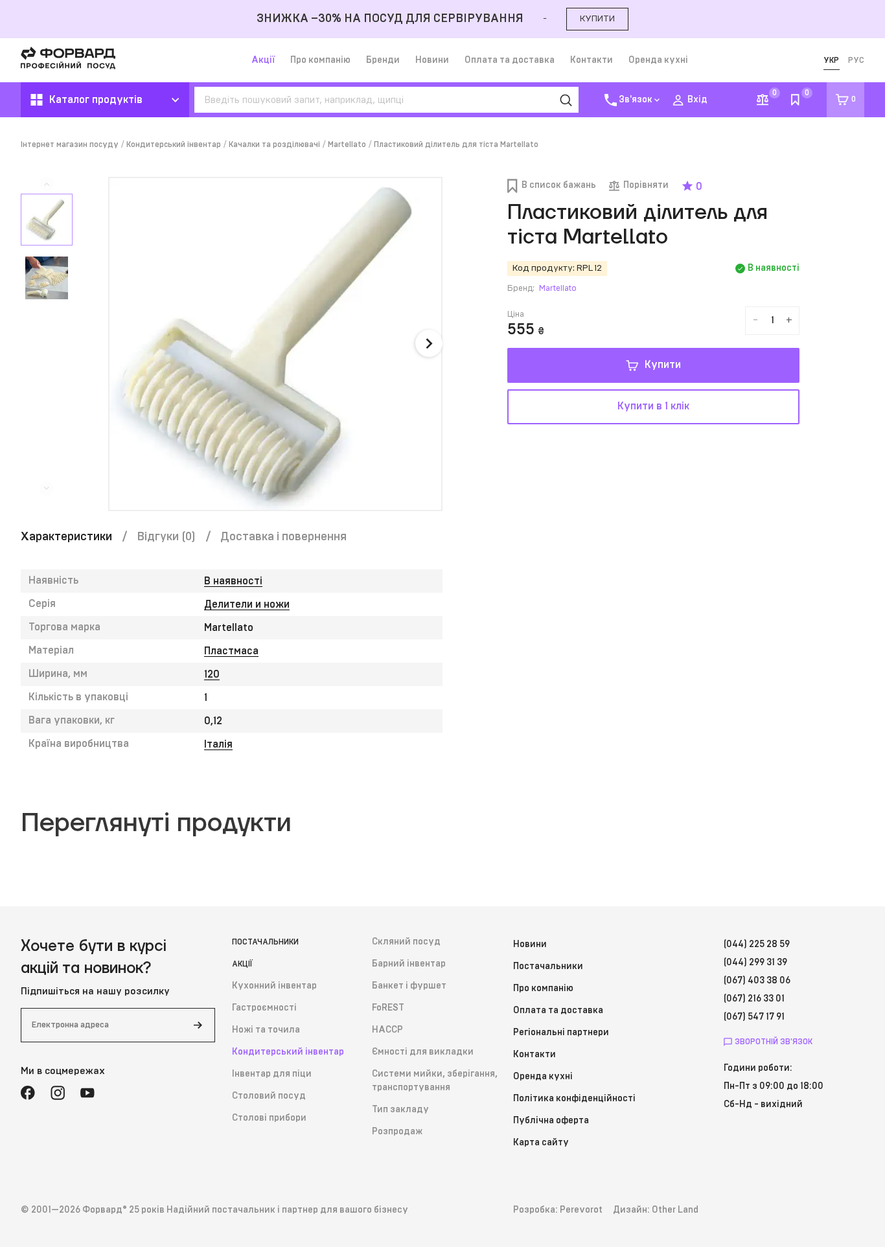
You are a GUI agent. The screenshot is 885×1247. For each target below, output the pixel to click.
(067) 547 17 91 (754, 1017)
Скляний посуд (406, 941)
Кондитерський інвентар (173, 144)
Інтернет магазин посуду (70, 144)
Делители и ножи (247, 604)
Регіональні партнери (561, 1032)
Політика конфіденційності (574, 1098)
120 (212, 674)
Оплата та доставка (510, 60)
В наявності (233, 581)
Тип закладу (400, 1109)
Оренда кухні (658, 60)
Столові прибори (269, 1118)
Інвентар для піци (272, 1074)
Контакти (591, 60)
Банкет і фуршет (409, 985)
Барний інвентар (409, 963)
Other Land (675, 1210)
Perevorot (581, 1210)
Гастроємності (264, 1007)
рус (856, 60)
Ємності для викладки (423, 1052)
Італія (218, 744)
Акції (263, 60)
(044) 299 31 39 (755, 962)
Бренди (383, 60)
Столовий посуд (269, 1096)
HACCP (387, 1030)
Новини (432, 60)
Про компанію (320, 60)
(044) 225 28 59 (757, 944)
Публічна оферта (551, 1120)
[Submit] (197, 1025)
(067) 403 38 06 (757, 980)
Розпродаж (397, 1131)
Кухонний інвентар (274, 985)
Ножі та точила (266, 1030)
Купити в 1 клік (653, 406)
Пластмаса (231, 651)
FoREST (388, 1007)
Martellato (347, 144)
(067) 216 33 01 (754, 998)
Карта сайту (541, 1142)
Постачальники (265, 942)
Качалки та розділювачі (274, 144)
